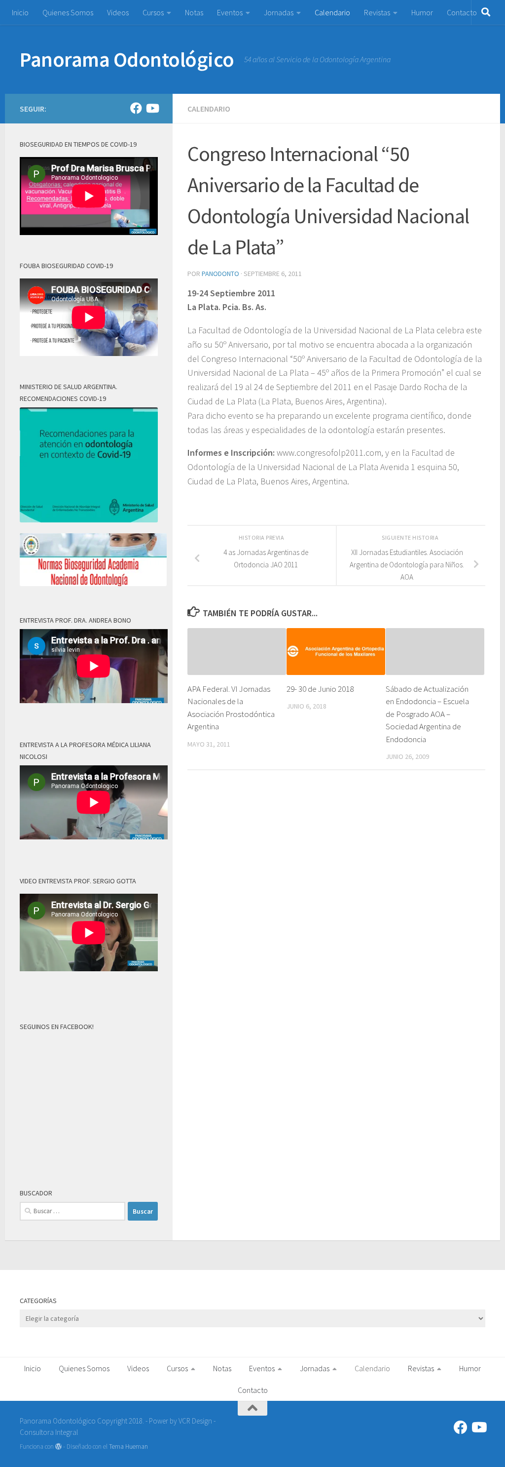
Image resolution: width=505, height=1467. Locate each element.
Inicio (20, 12)
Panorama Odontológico (127, 59)
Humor (422, 12)
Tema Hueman (128, 1446)
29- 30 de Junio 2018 (320, 688)
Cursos (153, 12)
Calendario (332, 12)
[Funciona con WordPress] (58, 1446)
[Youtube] (152, 108)
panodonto (220, 273)
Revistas (377, 12)
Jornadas (278, 12)
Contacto (462, 12)
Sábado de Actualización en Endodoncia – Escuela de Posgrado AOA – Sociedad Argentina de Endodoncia (427, 714)
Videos (118, 12)
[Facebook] (136, 108)
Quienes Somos (67, 12)
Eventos (230, 12)
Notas (194, 12)
